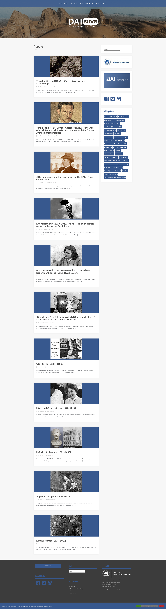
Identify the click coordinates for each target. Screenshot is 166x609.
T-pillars (125, 160)
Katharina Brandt (49, 229)
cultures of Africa (118, 167)
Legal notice (73, 591)
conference (121, 130)
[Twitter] (112, 100)
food (114, 171)
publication (108, 147)
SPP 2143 (107, 171)
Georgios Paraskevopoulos (49, 363)
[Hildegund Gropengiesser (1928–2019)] (66, 393)
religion (115, 174)
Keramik (123, 147)
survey (117, 150)
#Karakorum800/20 (110, 130)
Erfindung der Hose (110, 177)
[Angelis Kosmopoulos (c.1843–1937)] (66, 481)
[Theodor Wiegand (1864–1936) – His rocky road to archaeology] (66, 66)
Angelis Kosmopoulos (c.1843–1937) (54, 496)
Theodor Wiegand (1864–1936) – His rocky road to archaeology (62, 82)
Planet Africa (117, 160)
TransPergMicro (109, 120)
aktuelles (117, 127)
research (115, 157)
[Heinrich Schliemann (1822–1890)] (66, 437)
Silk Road (107, 157)
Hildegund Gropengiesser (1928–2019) (56, 408)
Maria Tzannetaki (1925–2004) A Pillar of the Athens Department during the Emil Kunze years (63, 271)
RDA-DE (124, 171)
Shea (119, 171)
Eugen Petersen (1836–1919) (51, 540)
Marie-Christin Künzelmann (54, 86)
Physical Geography (120, 144)
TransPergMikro (123, 117)
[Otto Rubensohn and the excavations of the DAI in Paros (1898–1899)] (66, 162)
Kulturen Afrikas (109, 154)
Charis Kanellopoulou (53, 136)
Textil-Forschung (114, 164)
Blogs (66, 3)
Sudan (107, 123)
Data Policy (154, 606)
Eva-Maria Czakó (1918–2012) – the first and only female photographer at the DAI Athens (65, 225)
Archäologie (108, 144)
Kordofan (117, 133)
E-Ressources (74, 3)
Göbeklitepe (120, 120)
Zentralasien (108, 137)
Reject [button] (161, 606)
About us (104, 3)
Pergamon (108, 117)
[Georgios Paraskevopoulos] (66, 348)
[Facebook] (106, 100)
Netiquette (73, 593)
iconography (108, 133)
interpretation (121, 177)
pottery (116, 147)
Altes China (107, 167)
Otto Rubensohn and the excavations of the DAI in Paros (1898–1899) (64, 178)
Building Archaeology (110, 140)
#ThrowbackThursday (120, 137)
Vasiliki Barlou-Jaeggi (51, 182)
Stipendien (107, 174)
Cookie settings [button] (145, 606)
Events (82, 3)
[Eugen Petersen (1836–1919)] (66, 525)
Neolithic (121, 140)
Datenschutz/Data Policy (76, 588)
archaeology (115, 123)
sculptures (118, 154)
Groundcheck (123, 157)
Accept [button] (138, 606)
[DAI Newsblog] (83, 22)
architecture (125, 164)
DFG (115, 117)
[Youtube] (119, 100)
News (60, 3)
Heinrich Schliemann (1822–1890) (53, 452)
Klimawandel (108, 160)
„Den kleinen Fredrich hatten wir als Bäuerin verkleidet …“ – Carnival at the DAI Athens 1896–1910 (65, 318)
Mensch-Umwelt (109, 150)
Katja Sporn (48, 276)
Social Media (95, 3)
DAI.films (88, 3)
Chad (106, 164)
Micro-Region (108, 127)
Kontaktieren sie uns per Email (111, 590)
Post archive (48, 566)
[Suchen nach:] (112, 49)
